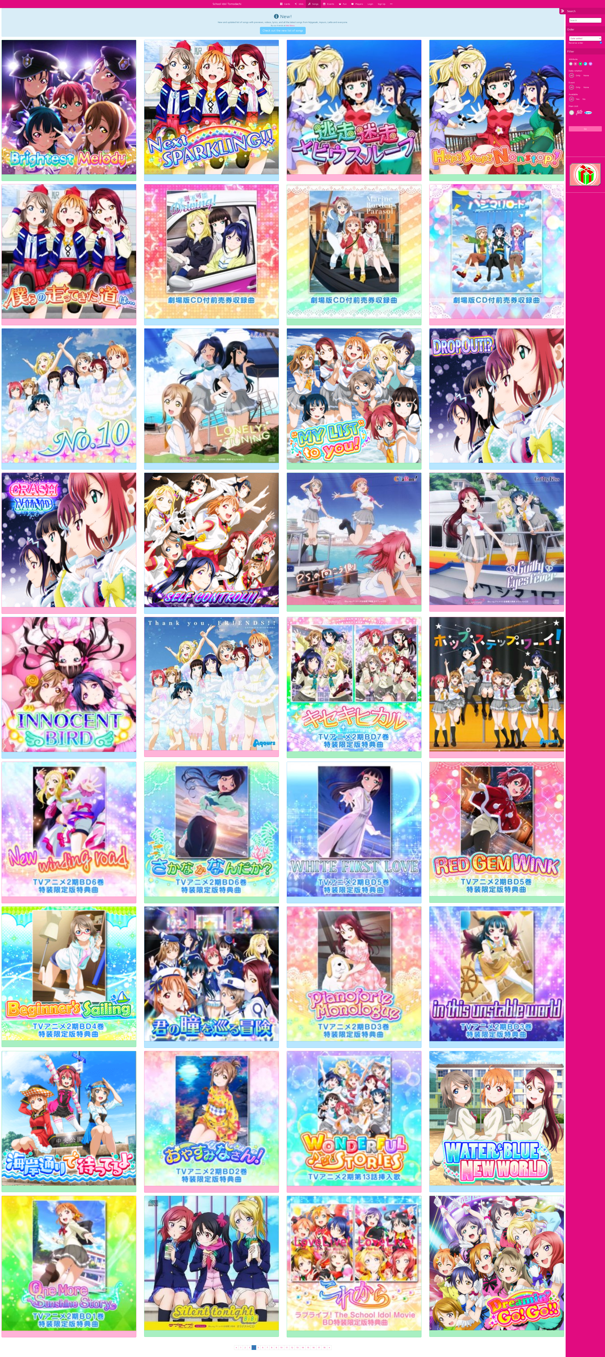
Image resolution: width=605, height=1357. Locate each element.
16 (313, 1347)
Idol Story (290, 25)
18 (324, 1347)
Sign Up (381, 4)
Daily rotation (575, 70)
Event (572, 82)
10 (281, 1347)
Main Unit (573, 106)
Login (370, 4)
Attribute (573, 59)
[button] (343, 4)
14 (303, 1347)
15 (308, 1347)
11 (287, 1347)
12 (292, 1347)
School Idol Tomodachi (227, 4)
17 (319, 1347)
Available (573, 94)
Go (585, 128)
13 (297, 1347)
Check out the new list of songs (283, 30)
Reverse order (576, 42)
